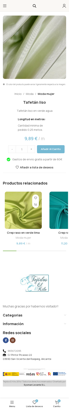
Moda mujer (46, 94)
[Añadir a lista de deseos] (35, 198)
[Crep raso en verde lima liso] (23, 210)
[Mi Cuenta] (64, 6)
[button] (35, 204)
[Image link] (34, 283)
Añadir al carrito (51, 149)
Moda (30, 94)
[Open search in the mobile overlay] (34, 5)
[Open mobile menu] (5, 6)
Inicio (18, 94)
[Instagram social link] (13, 340)
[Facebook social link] (6, 340)
